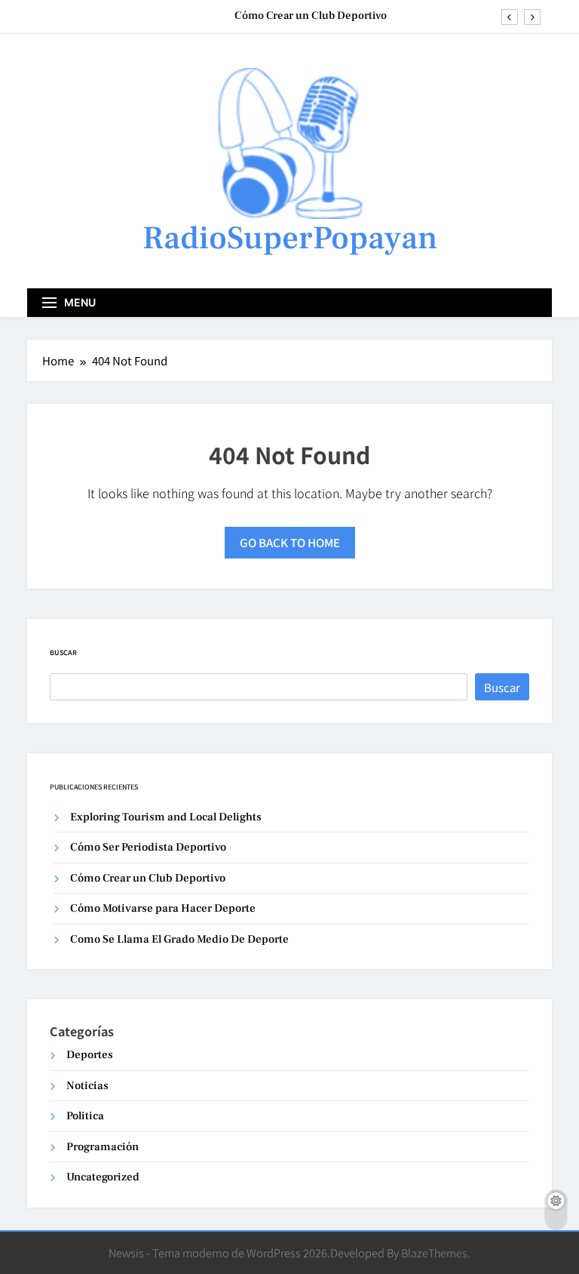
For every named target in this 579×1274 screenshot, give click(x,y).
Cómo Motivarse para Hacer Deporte (163, 908)
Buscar (63, 652)
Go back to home (290, 542)
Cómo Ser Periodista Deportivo (148, 847)
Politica (85, 1116)
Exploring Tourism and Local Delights (166, 817)
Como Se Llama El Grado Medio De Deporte (179, 939)
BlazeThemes (434, 1252)
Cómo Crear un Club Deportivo (310, 16)
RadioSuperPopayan (289, 238)
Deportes (89, 1055)
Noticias (87, 1086)
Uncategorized (102, 1177)
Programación (102, 1147)
